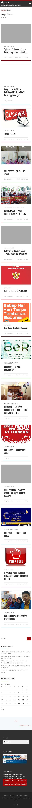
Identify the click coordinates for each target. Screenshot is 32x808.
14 (19, 696)
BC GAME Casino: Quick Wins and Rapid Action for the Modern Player (15, 657)
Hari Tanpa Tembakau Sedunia (16, 328)
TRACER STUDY (10, 134)
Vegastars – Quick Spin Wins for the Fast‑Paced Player (14, 671)
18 (6, 700)
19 (10, 700)
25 (6, 703)
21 (19, 700)
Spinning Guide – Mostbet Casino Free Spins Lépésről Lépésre (14, 493)
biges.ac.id (12, 795)
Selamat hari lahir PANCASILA (15, 291)
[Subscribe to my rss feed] (14, 804)
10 (2, 696)
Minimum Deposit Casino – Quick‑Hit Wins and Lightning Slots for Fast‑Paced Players (14, 662)
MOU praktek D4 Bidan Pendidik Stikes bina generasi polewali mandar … (15, 410)
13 (14, 696)
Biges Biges (10, 57)
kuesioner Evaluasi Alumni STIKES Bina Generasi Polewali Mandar (16, 576)
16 (27, 696)
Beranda (3, 10)
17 (2, 700)
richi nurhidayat (10, 100)
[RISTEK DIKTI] (15, 761)
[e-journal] (15, 757)
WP (12, 798)
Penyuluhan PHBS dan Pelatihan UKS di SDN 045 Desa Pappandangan (14, 92)
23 (27, 700)
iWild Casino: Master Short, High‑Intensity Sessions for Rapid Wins (15, 666)
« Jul (2, 710)
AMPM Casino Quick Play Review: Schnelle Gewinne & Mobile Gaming (15, 652)
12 (10, 696)
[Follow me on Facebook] (17, 804)
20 (14, 700)
